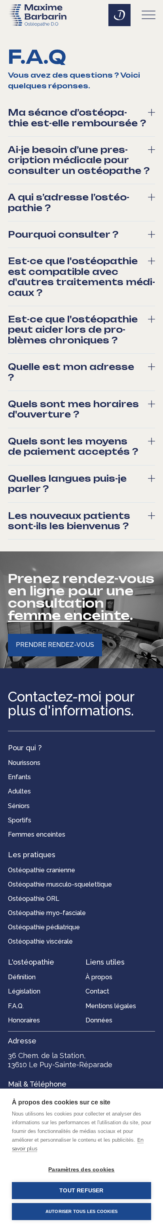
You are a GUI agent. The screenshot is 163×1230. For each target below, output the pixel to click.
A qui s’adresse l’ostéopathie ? (68, 202)
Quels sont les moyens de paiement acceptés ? (73, 446)
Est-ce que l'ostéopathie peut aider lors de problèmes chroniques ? (73, 329)
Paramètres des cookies (81, 1170)
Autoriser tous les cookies (81, 1211)
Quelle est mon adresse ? (71, 372)
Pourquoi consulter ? (63, 234)
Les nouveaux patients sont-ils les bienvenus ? (69, 521)
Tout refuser (81, 1191)
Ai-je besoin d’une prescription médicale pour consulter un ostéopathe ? (79, 160)
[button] (148, 16)
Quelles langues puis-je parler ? (67, 483)
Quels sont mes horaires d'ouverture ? (73, 409)
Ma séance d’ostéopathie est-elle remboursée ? (77, 117)
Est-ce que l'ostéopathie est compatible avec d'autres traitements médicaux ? (81, 276)
